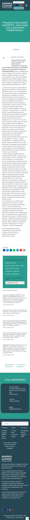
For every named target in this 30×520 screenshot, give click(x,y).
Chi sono (13, 430)
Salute (7, 268)
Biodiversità (8, 271)
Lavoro (17, 265)
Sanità (12, 268)
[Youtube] (23, 5)
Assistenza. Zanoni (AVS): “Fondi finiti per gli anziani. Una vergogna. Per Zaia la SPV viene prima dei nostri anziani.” (15, 311)
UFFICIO (11, 399)
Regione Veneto (17, 119)
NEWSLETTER (18, 8)
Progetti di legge (24, 435)
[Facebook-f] (14, 5)
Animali (14, 263)
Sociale (16, 268)
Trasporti (7, 274)
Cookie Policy (20, 517)
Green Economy (10, 265)
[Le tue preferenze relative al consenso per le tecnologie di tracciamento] (27, 518)
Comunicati (14, 434)
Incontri (13, 436)
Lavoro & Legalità (4, 433)
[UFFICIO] (5, 400)
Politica (22, 265)
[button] (26, 5)
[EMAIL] (5, 408)
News (12, 432)
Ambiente (8, 263)
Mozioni (23, 432)
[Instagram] (16, 5)
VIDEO (14, 73)
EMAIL (11, 407)
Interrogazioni (24, 430)
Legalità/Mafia (15, 274)
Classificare (16, 271)
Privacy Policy (10, 517)
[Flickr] (19, 5)
